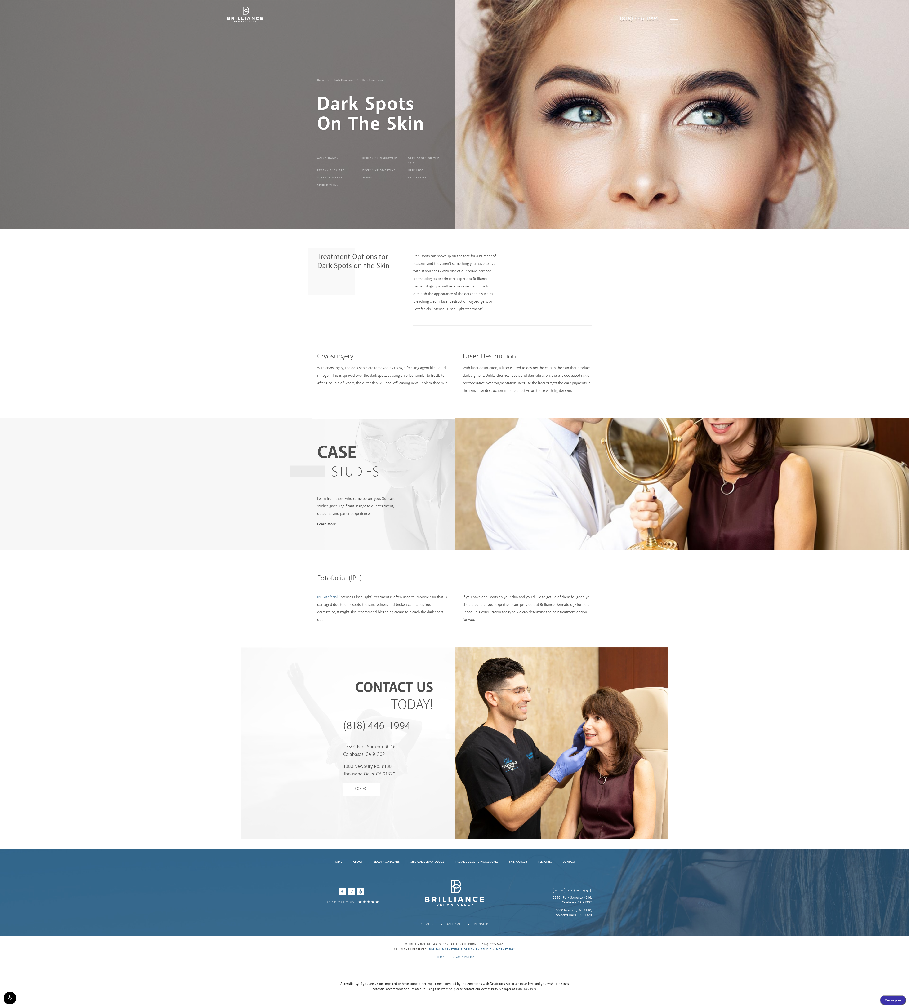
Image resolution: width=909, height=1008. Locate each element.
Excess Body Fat (330, 170)
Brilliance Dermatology (245, 14)
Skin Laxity (417, 178)
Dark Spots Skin (372, 80)
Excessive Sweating (379, 170)
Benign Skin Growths (380, 158)
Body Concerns (343, 80)
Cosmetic (427, 924)
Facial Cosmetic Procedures (476, 862)
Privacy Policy (463, 957)
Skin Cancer (518, 862)
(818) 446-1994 (639, 19)
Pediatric (545, 862)
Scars (367, 178)
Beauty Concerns (387, 862)
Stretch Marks (329, 178)
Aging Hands (328, 158)
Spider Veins (328, 185)
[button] (10, 998)
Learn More (326, 524)
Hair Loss (416, 170)
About (358, 862)
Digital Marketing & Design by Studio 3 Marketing (472, 949)
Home (321, 80)
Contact (362, 789)
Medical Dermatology (427, 862)
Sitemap (440, 957)
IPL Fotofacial (327, 597)
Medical (454, 924)
